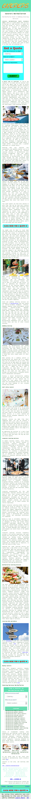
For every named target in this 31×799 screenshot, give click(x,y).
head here (25, 652)
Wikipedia (9, 640)
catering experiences (11, 125)
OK (28, 798)
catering (4, 613)
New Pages (10, 786)
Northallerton (14, 303)
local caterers (11, 615)
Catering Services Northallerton (13, 685)
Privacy (27, 786)
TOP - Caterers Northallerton (10, 765)
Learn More (20, 798)
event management (21, 235)
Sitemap (3, 786)
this (15, 643)
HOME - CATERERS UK (15, 779)
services (23, 302)
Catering (26, 154)
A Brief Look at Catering (10, 81)
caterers (12, 291)
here (18, 682)
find (7, 668)
